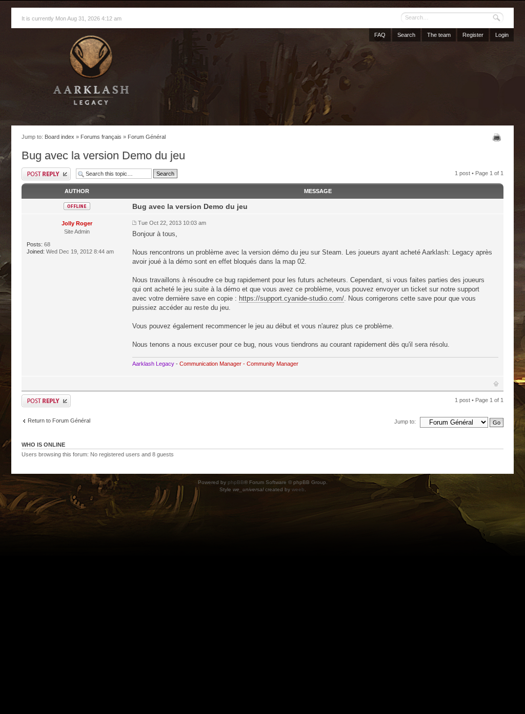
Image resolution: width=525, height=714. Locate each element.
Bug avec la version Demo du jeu (103, 155)
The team (439, 35)
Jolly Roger (77, 223)
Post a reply (46, 173)
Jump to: (405, 421)
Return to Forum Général (59, 420)
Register (472, 35)
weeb (298, 489)
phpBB (236, 482)
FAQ (380, 35)
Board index (59, 137)
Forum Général (147, 137)
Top (496, 383)
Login (502, 35)
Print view (498, 137)
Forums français (101, 137)
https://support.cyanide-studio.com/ (291, 298)
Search (406, 35)
